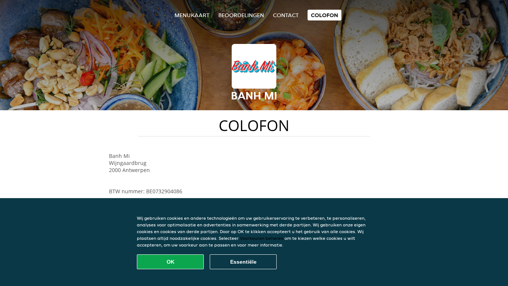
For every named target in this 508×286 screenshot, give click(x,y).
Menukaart (191, 15)
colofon (324, 15)
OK (170, 262)
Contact (286, 15)
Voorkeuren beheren (261, 238)
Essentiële (243, 262)
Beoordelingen (241, 15)
